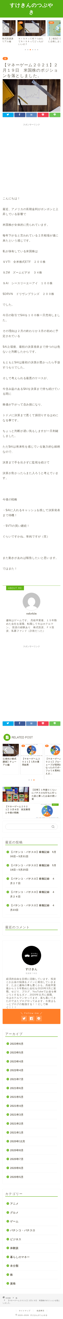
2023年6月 (17, 1043)
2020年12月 (17, 1141)
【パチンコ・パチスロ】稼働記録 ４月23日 (32, 907)
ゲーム (14, 1221)
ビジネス (15, 1239)
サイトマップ (24, 1311)
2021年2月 (17, 1123)
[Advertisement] (31, 159)
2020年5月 (17, 1176)
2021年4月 (17, 1105)
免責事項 (40, 1311)
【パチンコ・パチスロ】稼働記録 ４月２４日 (32, 894)
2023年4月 (17, 1061)
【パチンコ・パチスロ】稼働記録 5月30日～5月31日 (33, 854)
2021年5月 (17, 1096)
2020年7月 (17, 1159)
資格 (13, 1283)
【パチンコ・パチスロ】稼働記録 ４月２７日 (32, 881)
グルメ (14, 1212)
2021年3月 (17, 1114)
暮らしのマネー (20, 1256)
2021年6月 (17, 1088)
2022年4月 (17, 1070)
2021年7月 (17, 1079)
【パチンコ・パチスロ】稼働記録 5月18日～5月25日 (33, 867)
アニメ (14, 1203)
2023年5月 (17, 1052)
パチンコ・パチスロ (22, 1230)
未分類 (14, 1265)
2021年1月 (17, 1132)
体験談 (14, 1248)
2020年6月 (17, 1167)
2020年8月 (17, 1150)
